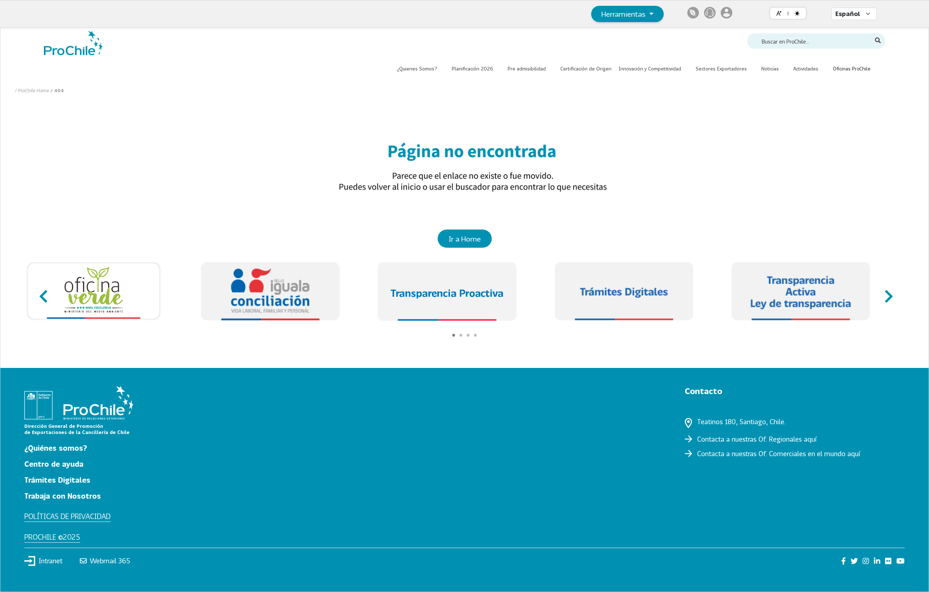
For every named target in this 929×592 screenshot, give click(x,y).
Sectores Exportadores (721, 69)
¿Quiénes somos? (55, 447)
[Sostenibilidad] (693, 13)
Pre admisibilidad (527, 69)
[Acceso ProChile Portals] (726, 13)
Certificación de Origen (585, 69)
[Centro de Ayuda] (710, 13)
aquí (810, 439)
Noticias (770, 69)
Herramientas (624, 13)
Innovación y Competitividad (650, 69)
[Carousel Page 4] (475, 335)
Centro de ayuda (53, 463)
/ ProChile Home (32, 90)
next (886, 292)
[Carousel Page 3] (468, 335)
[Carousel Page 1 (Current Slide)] (453, 335)
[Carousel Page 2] (460, 335)
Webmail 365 (110, 561)
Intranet (50, 561)
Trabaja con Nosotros (62, 495)
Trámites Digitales (57, 479)
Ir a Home (465, 238)
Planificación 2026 (472, 69)
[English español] (854, 14)
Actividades (805, 69)
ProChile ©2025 (52, 536)
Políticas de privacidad (67, 516)
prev (42, 292)
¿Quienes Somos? (417, 69)
